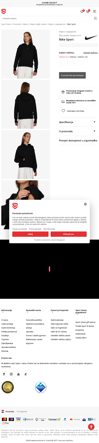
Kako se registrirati (59, 327)
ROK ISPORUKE (49, 3)
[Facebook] (4, 374)
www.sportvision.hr (38, 440)
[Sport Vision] (3, 11)
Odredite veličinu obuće (60, 335)
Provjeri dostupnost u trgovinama (78, 140)
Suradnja (5, 335)
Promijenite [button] (22, 411)
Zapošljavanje (7, 343)
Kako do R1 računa (59, 331)
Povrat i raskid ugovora (36, 335)
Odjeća (25, 24)
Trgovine (5, 339)
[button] (49, 18)
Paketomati (80, 334)
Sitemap (4, 351)
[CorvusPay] (54, 419)
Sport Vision (6, 24)
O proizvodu (66, 131)
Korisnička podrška (34, 320)
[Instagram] (11, 374)
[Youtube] (18, 374)
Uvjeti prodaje (7, 324)
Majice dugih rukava (38, 24)
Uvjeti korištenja (8, 327)
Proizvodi (17, 24)
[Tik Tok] (25, 374)
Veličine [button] (73, 57)
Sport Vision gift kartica (85, 322)
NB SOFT (54, 440)
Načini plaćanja (57, 320)
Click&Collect (81, 337)
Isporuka (29, 331)
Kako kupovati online (59, 324)
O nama (4, 320)
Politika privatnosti (9, 331)
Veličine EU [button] (63, 57)
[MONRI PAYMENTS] (5, 422)
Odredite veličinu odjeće (61, 339)
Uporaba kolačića (8, 347)
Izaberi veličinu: (66, 53)
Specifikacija (66, 122)
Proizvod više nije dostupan (72, 75)
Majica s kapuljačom (56, 24)
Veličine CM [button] (82, 57)
